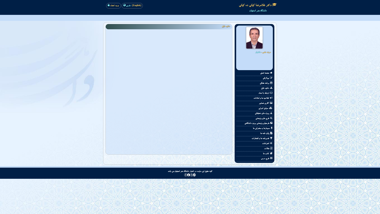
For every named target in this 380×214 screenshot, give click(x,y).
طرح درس (265, 159)
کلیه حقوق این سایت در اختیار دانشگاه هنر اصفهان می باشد (190, 171)
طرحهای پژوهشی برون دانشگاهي (257, 123)
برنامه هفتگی (265, 83)
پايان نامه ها (265, 133)
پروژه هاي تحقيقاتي (262, 113)
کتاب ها (266, 154)
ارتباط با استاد (264, 93)
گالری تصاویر (264, 103)
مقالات (267, 149)
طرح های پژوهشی (262, 118)
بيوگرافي (266, 78)
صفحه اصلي (265, 73)
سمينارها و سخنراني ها (261, 128)
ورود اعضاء (114, 6)
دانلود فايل (265, 88)
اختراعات (266, 144)
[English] (136, 6)
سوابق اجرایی (263, 108)
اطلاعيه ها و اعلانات (262, 98)
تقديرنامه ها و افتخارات (261, 138)
